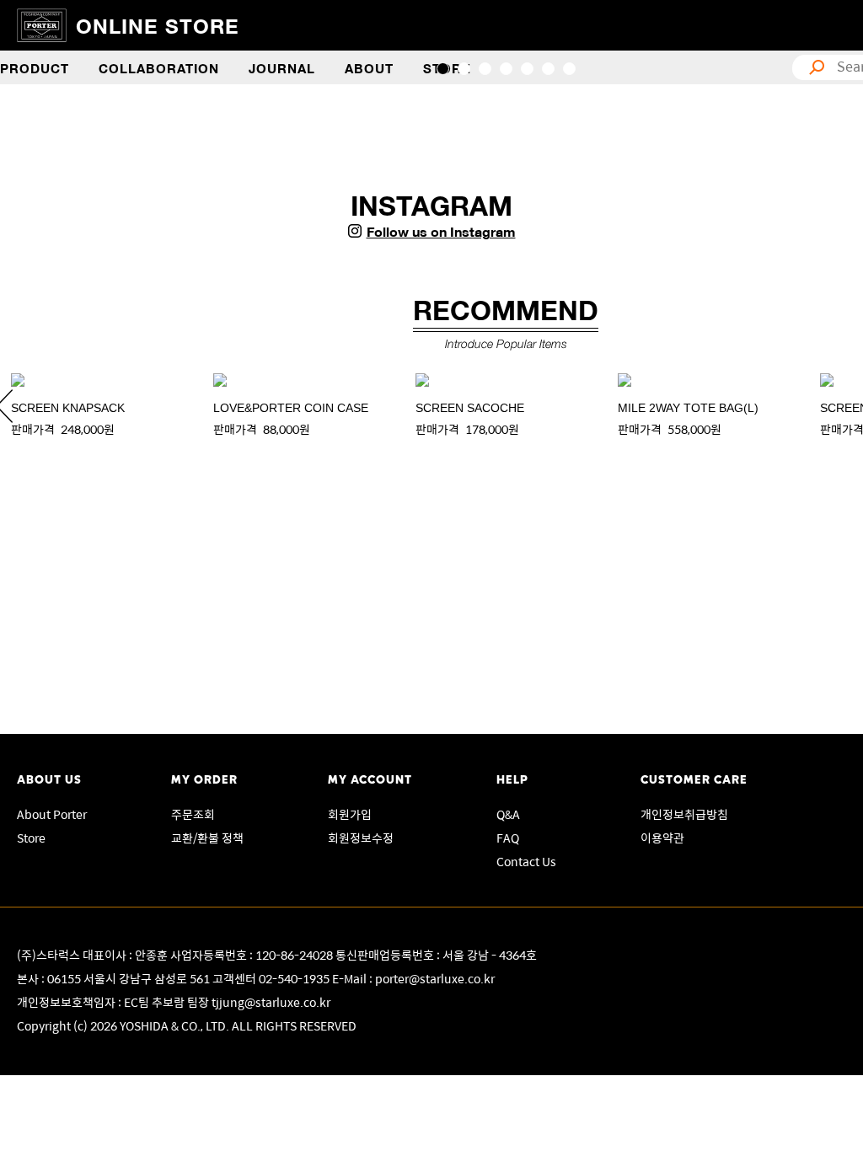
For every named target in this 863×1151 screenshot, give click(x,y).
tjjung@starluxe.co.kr (271, 1002)
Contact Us (526, 861)
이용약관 (662, 837)
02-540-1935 (295, 978)
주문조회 (193, 814)
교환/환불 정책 (207, 837)
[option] (101, 405)
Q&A (508, 814)
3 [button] (485, 68)
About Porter (52, 814)
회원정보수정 (361, 837)
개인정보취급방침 (684, 814)
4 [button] (506, 68)
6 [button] (548, 68)
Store (31, 837)
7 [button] (569, 68)
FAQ (507, 837)
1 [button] (443, 68)
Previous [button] (50, 102)
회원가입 (350, 814)
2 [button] (464, 68)
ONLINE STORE (157, 24)
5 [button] (527, 68)
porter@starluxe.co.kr (435, 978)
